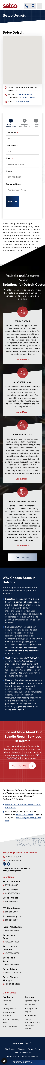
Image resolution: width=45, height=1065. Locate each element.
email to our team (24, 814)
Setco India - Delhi (10, 959)
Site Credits (10, 1049)
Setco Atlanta (10, 897)
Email (9, 158)
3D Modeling (31, 1015)
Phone (9, 171)
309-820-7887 (11, 920)
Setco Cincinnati (12, 881)
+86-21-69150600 (12, 984)
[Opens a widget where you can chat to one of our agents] (28, 1051)
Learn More (21, 359)
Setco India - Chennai (10, 948)
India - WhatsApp (12, 927)
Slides (6, 1005)
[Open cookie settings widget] (4, 1061)
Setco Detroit (10, 889)
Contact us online (19, 755)
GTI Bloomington (12, 916)
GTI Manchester (12, 908)
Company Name (14, 184)
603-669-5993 (11, 912)
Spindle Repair (32, 1001)
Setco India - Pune (10, 936)
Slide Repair (31, 1005)
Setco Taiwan (10, 969)
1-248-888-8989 (24, 94)
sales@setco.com (14, 860)
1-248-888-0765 (21, 102)
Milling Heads (9, 1009)
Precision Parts (10, 1026)
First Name (12, 132)
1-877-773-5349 (27, 97)
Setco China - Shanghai (10, 979)
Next (11, 201)
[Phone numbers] (27, 6)
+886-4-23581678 (13, 973)
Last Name (12, 145)
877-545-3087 (13, 857)
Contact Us (22, 557)
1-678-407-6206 (12, 901)
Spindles (7, 1001)
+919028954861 (12, 930)
